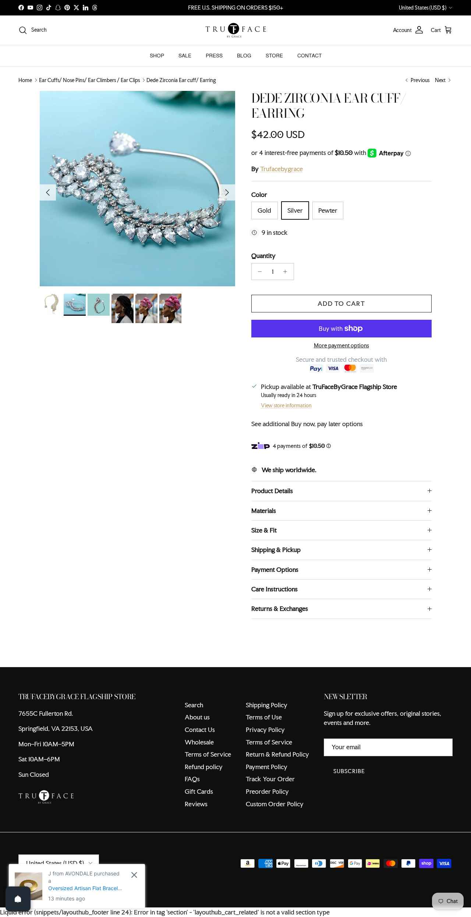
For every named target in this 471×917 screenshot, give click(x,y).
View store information (286, 405)
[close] (134, 875)
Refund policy (204, 767)
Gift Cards (199, 791)
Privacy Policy (265, 729)
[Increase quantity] (287, 271)
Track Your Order (270, 779)
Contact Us (200, 729)
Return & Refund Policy (277, 754)
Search (194, 705)
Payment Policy (266, 767)
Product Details (272, 491)
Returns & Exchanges (279, 608)
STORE (274, 56)
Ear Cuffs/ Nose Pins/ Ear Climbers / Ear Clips (89, 80)
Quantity (263, 255)
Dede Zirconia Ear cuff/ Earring (181, 80)
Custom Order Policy (275, 804)
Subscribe (349, 771)
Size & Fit (264, 530)
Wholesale (199, 742)
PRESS (214, 56)
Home (25, 80)
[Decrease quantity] (258, 271)
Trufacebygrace (281, 169)
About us (197, 717)
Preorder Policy (267, 791)
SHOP (157, 56)
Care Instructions (274, 589)
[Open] (18, 898)
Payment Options (274, 569)
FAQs (192, 779)
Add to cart (341, 303)
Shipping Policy (266, 705)
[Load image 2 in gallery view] (137, 188)
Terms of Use (264, 717)
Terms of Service (208, 754)
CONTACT (309, 56)
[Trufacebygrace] (235, 30)
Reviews (196, 804)
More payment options (341, 346)
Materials (263, 510)
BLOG (244, 56)
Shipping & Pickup (276, 549)
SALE (184, 56)
